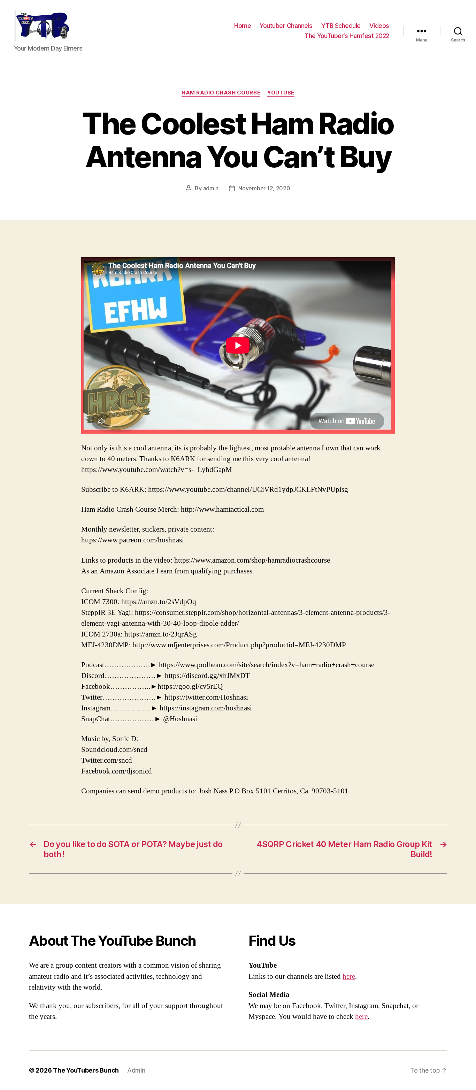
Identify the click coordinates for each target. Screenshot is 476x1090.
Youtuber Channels (286, 25)
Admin (136, 1070)
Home (242, 25)
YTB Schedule (341, 25)
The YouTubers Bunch (86, 1070)
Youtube (280, 93)
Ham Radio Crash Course (221, 93)
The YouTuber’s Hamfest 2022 (347, 35)
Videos (379, 25)
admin (211, 188)
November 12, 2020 (264, 188)
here (349, 976)
